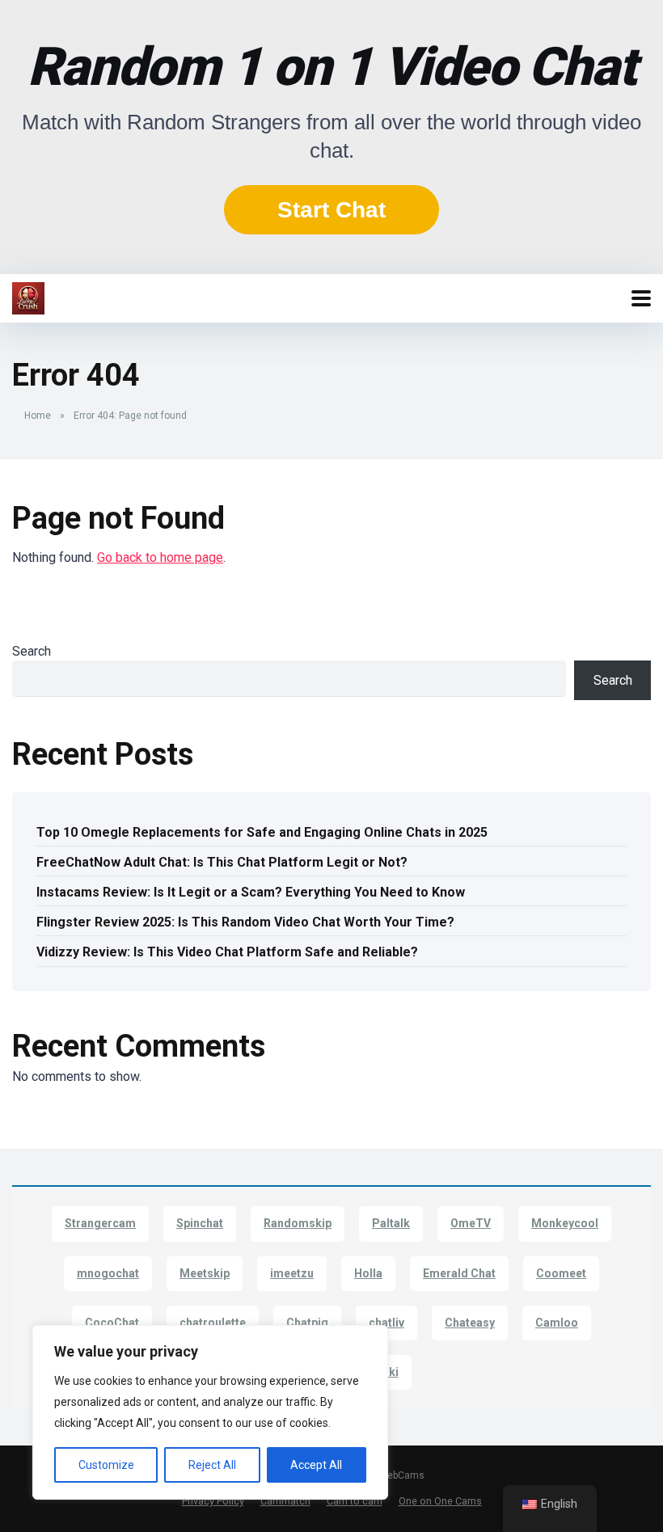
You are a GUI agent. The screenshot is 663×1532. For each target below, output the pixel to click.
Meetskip (204, 1273)
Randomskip (298, 1223)
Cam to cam (354, 1501)
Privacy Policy (213, 1501)
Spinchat (199, 1223)
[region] (210, 1412)
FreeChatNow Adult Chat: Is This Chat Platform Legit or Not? (222, 862)
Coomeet (561, 1273)
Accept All (316, 1464)
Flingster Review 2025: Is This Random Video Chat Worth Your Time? (245, 922)
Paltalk (391, 1223)
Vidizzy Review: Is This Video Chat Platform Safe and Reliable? (227, 952)
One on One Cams (440, 1501)
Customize (106, 1464)
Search (31, 651)
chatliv (386, 1322)
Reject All (212, 1464)
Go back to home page (160, 557)
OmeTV (470, 1223)
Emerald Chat (459, 1273)
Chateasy (470, 1322)
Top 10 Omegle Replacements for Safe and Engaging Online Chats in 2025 (262, 832)
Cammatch (285, 1501)
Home (37, 415)
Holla (368, 1273)
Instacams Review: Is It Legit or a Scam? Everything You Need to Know (250, 892)
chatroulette (212, 1322)
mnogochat (108, 1273)
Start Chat (331, 209)
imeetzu (292, 1273)
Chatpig (307, 1322)
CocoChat (112, 1322)
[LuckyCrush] (28, 296)
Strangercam (100, 1223)
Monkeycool (564, 1223)
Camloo (556, 1322)
